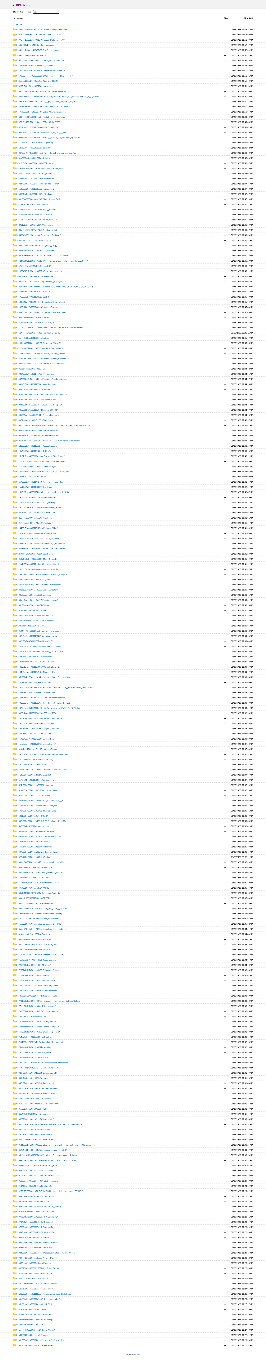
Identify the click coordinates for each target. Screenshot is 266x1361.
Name (19, 18)
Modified (248, 18)
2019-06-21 (22, 5)
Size (226, 18)
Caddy (137, 1354)
